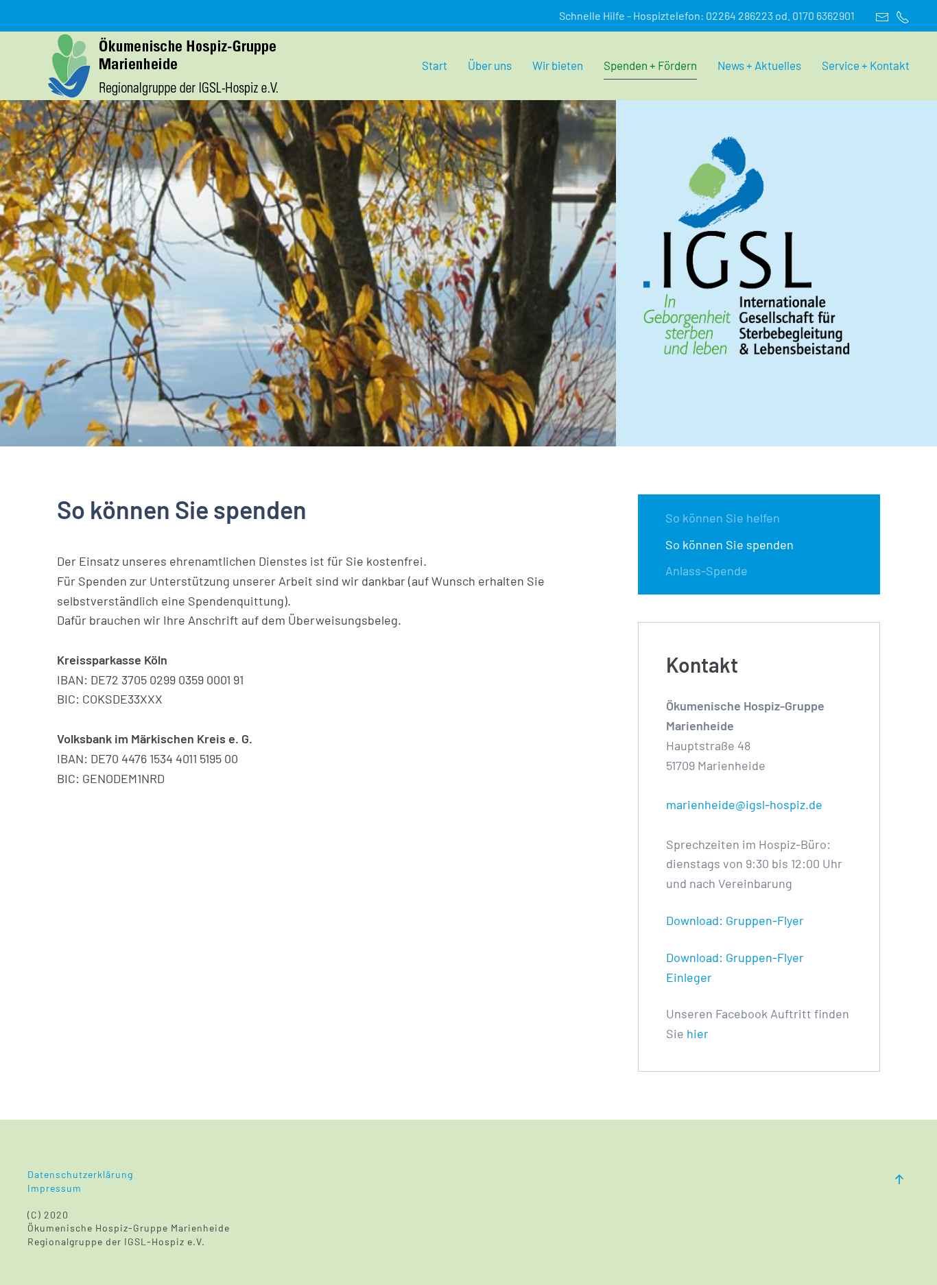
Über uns (490, 65)
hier (698, 1033)
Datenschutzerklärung (81, 1174)
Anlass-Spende (706, 570)
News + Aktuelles (759, 65)
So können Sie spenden (729, 544)
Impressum (54, 1188)
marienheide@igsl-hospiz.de (744, 804)
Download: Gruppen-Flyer (735, 920)
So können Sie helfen (722, 517)
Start (434, 65)
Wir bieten (557, 65)
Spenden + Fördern (650, 65)
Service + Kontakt (866, 65)
